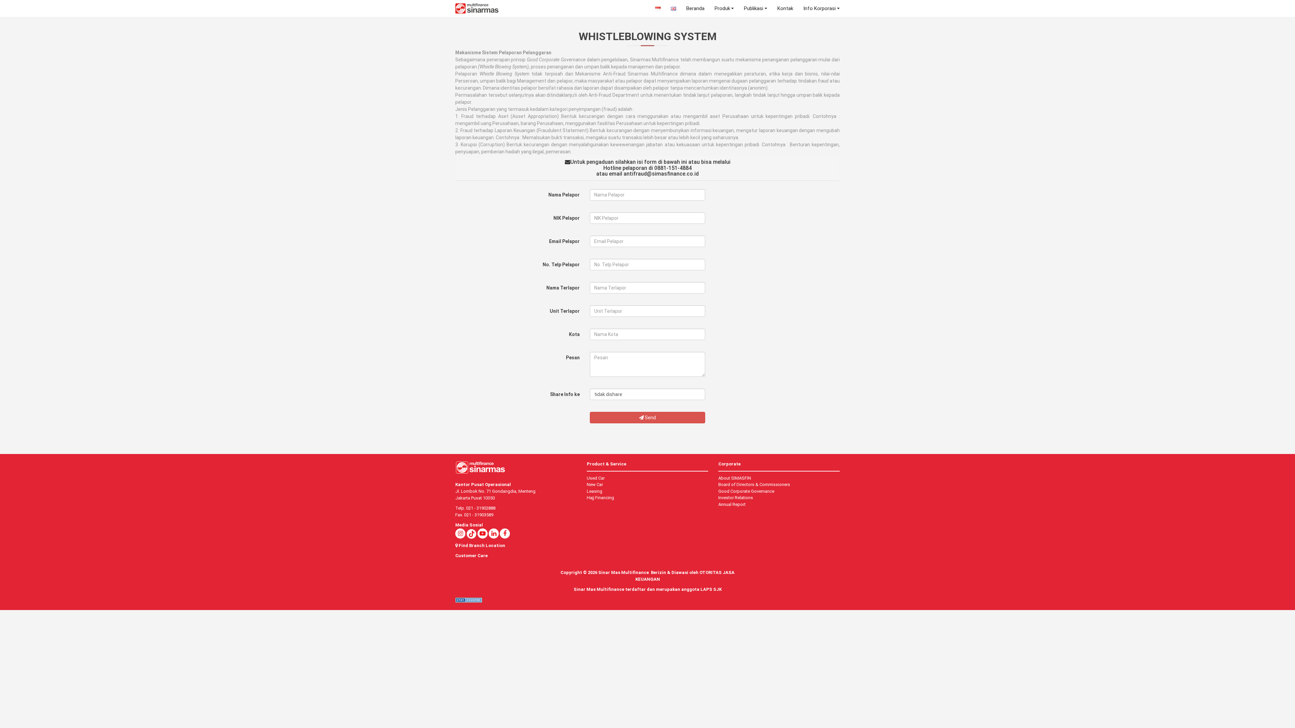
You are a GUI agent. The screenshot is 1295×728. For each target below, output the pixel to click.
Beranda (695, 8)
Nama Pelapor (564, 195)
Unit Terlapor (565, 311)
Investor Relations (735, 497)
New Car (595, 484)
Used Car (596, 478)
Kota (574, 334)
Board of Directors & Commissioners (754, 484)
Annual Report (732, 504)
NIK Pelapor (566, 218)
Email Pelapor (564, 241)
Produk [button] (722, 8)
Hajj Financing (600, 497)
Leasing (594, 491)
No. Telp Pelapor (561, 264)
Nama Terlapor (563, 288)
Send (650, 417)
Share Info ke (565, 394)
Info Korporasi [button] (819, 8)
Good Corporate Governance (746, 491)
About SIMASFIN (734, 478)
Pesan (573, 357)
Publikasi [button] (753, 8)
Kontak (785, 8)
